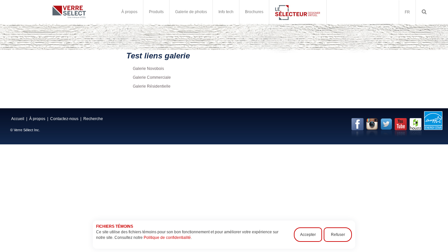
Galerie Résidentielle (152, 86)
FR (407, 12)
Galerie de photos (191, 12)
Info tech (226, 12)
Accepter (308, 234)
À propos (37, 118)
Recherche (93, 118)
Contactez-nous (64, 118)
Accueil (17, 118)
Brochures (254, 12)
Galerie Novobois (148, 68)
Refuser (338, 234)
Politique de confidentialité (167, 237)
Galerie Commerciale (152, 77)
